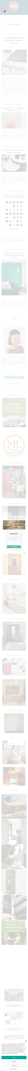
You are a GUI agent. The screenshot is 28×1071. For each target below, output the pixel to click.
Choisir (14, 1065)
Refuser (14, 1061)
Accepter (14, 1057)
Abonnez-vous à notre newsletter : (14, 538)
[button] (26, 1041)
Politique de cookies (13, 1069)
